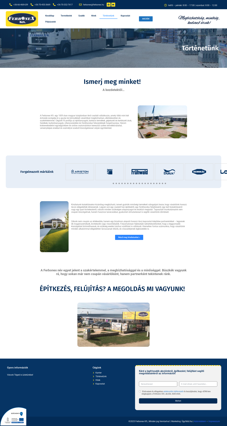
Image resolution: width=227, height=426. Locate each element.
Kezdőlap (49, 15)
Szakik (81, 15)
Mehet (178, 401)
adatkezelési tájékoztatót (173, 391)
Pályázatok (50, 21)
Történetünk (108, 15)
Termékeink (66, 15)
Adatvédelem (200, 421)
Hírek (93, 15)
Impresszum (214, 421)
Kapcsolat (125, 15)
